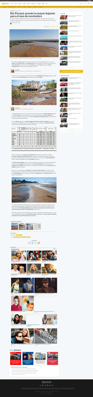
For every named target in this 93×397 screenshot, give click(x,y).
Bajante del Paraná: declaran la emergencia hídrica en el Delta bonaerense (27, 71)
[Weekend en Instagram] (40, 385)
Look (58, 388)
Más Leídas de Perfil (65, 75)
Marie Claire (36, 388)
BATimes (71, 388)
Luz (61, 388)
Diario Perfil (24, 388)
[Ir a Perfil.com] (89, 0)
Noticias (31, 388)
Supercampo (54, 388)
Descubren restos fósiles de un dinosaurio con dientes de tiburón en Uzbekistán (24, 368)
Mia (64, 388)
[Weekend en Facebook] (42, 385)
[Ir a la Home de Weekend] (46, 382)
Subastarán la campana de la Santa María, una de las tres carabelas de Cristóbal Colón (25, 371)
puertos (23, 173)
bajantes (13, 159)
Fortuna (41, 388)
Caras (28, 388)
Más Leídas (63, 13)
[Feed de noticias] (49, 385)
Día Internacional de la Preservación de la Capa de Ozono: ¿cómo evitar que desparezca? (25, 370)
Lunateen (67, 388)
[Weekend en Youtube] (47, 385)
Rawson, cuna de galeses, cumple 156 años (18, 374)
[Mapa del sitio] (52, 385)
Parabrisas (49, 388)
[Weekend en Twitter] (45, 385)
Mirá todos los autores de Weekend (71, 71)
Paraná (49, 116)
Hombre (45, 388)
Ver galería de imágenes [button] (15, 23)
